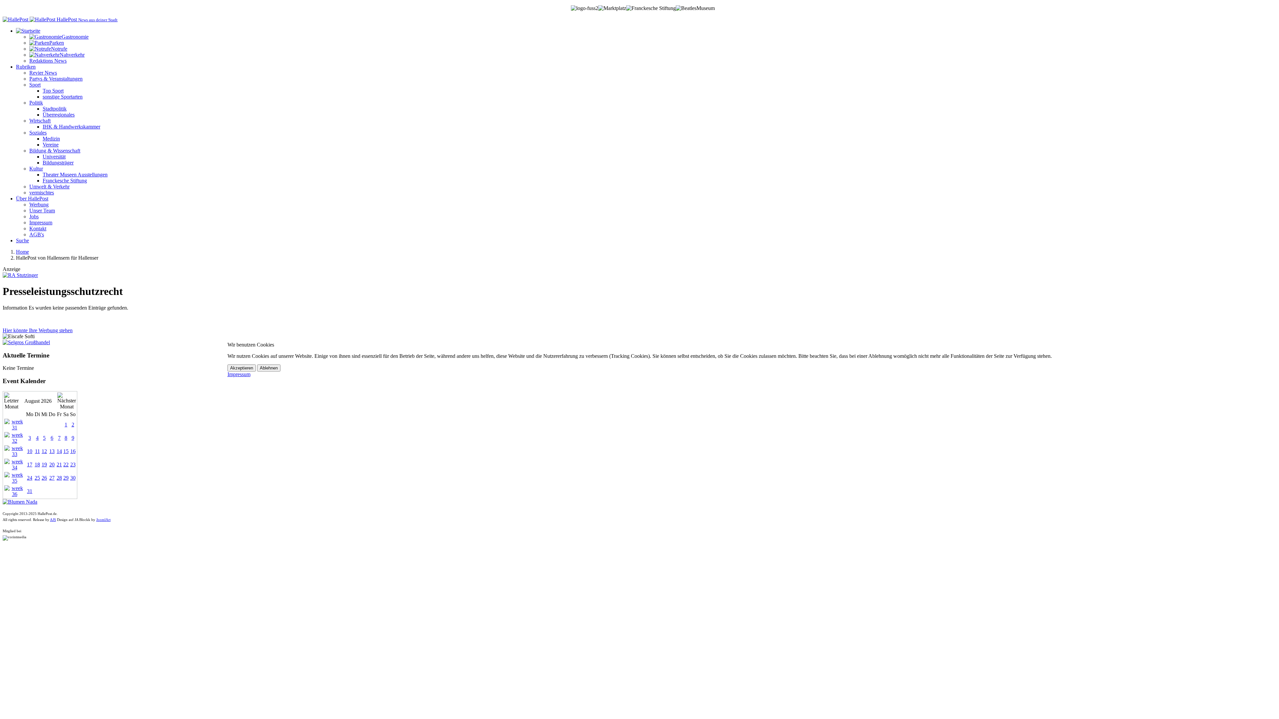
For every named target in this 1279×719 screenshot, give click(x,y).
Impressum (238, 374)
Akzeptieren (241, 367)
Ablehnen (269, 367)
